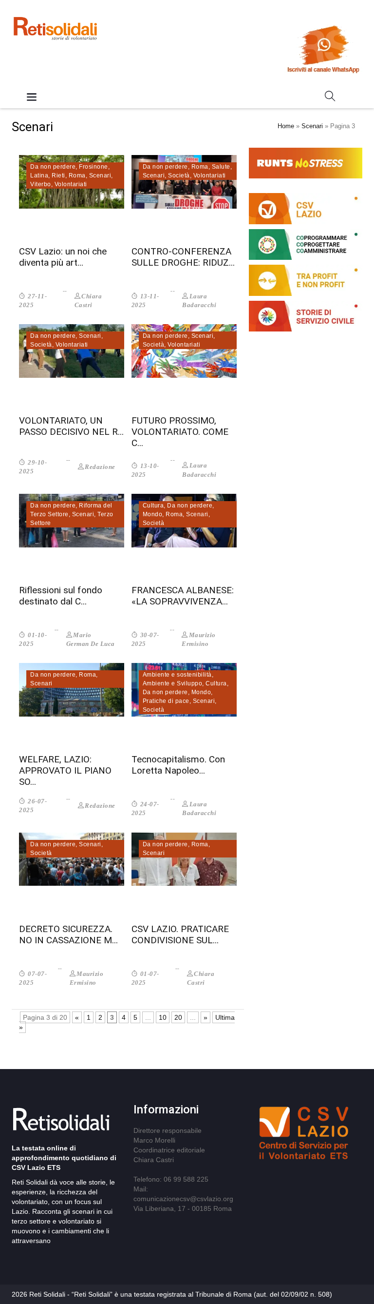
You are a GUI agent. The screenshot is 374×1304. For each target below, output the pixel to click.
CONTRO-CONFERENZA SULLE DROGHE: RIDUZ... (183, 257)
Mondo (153, 514)
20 (178, 1017)
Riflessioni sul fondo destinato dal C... (60, 595)
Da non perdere (52, 166)
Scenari (312, 126)
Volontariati (71, 184)
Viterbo (40, 184)
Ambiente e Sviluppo (173, 683)
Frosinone (93, 166)
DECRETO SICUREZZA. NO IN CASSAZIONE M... (68, 934)
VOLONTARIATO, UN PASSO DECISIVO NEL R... (71, 426)
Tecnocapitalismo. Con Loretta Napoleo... (178, 765)
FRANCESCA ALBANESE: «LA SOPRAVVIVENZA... (182, 595)
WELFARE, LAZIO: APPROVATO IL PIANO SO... (65, 770)
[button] (330, 98)
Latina (39, 175)
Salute (221, 166)
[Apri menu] (31, 97)
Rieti (58, 175)
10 (163, 1017)
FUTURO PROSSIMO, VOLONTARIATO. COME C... (179, 431)
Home (286, 126)
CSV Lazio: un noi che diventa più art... (63, 257)
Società (179, 175)
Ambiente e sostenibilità (177, 674)
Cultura (153, 505)
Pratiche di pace (166, 701)
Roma (77, 175)
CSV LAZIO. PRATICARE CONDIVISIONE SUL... (180, 934)
